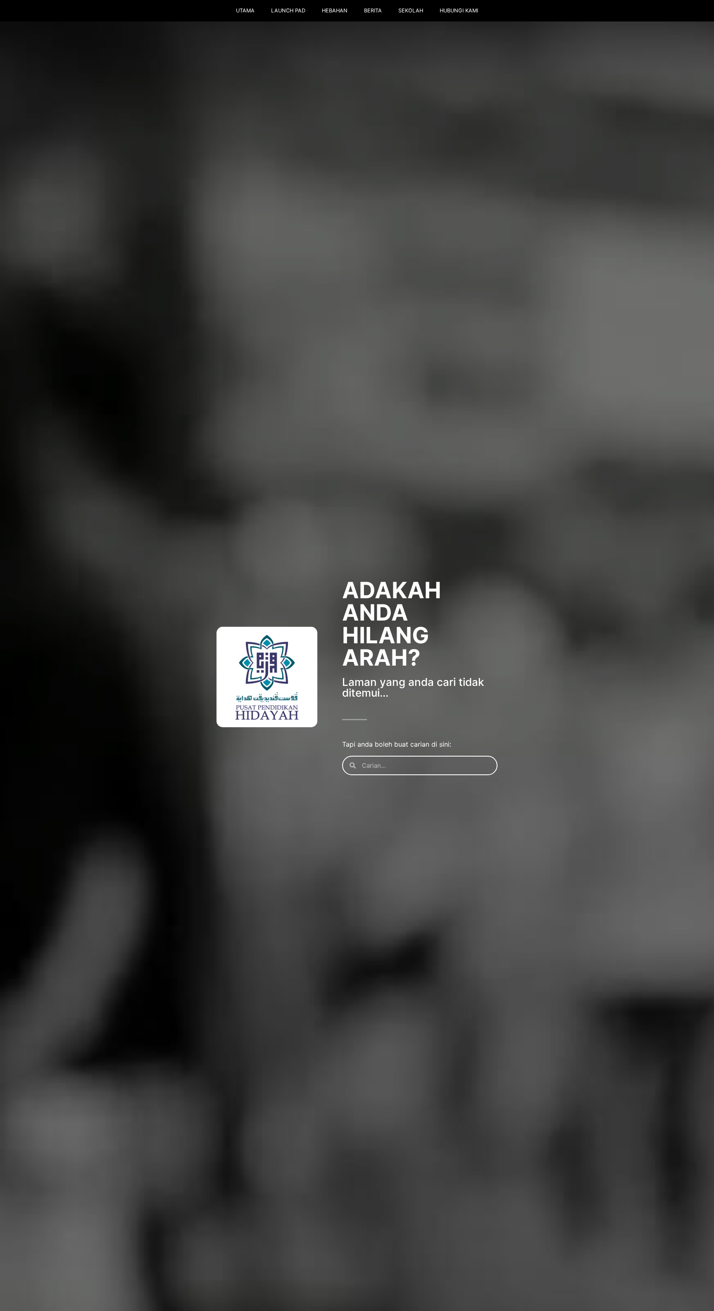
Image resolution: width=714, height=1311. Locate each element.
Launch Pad (288, 10)
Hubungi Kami (459, 10)
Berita (373, 10)
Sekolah (410, 10)
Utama (245, 10)
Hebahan (334, 10)
